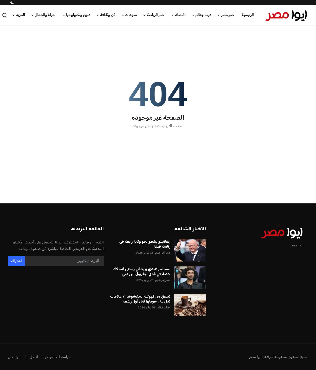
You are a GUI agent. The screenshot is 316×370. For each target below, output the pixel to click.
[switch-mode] (11, 2)
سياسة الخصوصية (57, 357)
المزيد (20, 15)
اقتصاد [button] (180, 15)
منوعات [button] (131, 15)
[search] (4, 15)
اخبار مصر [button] (228, 15)
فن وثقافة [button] (108, 15)
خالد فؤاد (163, 307)
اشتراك (16, 261)
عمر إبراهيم (162, 252)
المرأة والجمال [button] (46, 15)
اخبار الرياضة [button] (156, 15)
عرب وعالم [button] (203, 15)
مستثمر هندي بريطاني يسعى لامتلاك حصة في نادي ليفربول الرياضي (141, 271)
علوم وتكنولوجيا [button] (78, 15)
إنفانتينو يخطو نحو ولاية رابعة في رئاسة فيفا (144, 244)
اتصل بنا (31, 357)
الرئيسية (247, 15)
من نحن (14, 357)
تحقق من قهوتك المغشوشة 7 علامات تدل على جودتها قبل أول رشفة (140, 299)
